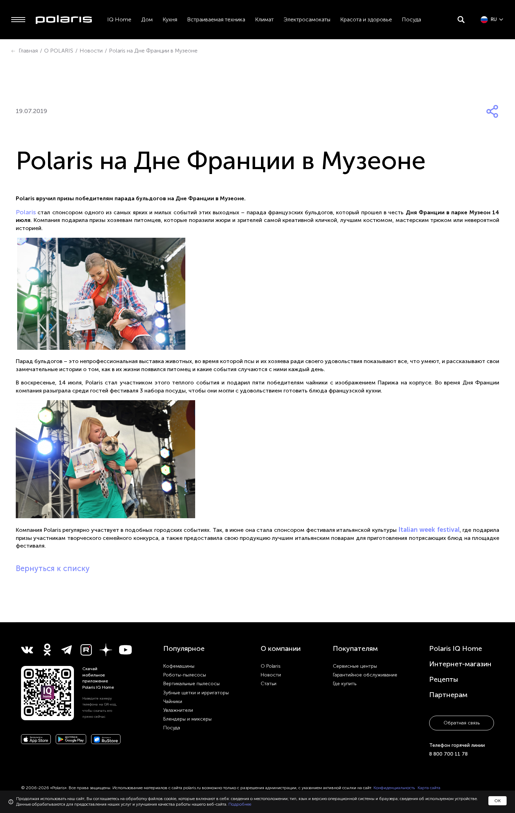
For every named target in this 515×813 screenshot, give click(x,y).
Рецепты (443, 679)
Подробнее (239, 804)
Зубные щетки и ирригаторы (196, 693)
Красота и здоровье (366, 19)
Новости (271, 675)
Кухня (170, 19)
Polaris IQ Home (455, 648)
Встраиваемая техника (216, 19)
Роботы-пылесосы (184, 675)
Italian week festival (429, 530)
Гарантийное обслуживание (365, 675)
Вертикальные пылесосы (191, 684)
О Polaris (271, 666)
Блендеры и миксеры (187, 719)
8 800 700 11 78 (448, 754)
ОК (497, 800)
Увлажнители (178, 710)
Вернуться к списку (53, 568)
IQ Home (119, 19)
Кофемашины (178, 666)
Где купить (344, 684)
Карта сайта (429, 787)
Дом (147, 19)
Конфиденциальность (394, 787)
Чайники (172, 701)
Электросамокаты (306, 19)
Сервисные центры (355, 666)
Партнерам (448, 694)
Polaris (26, 212)
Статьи (268, 684)
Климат (264, 19)
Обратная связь (462, 723)
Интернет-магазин (460, 664)
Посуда (411, 19)
